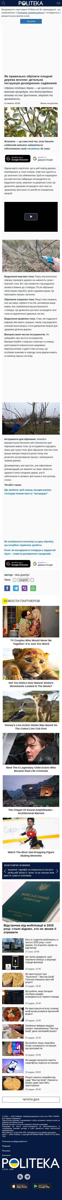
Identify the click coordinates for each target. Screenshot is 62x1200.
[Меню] (58, 3)
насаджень (33, 148)
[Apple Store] (19, 1186)
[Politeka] (31, 3)
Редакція (6, 1146)
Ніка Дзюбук (22, 574)
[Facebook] (7, 588)
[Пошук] (3, 3)
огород (23, 579)
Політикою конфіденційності (30, 12)
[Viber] (24, 588)
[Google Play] (42, 1186)
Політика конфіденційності (14, 1141)
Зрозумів (31, 21)
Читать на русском (49, 103)
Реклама (6, 1151)
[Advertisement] (31, 41)
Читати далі (31, 1099)
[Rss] (20, 1177)
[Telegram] (16, 588)
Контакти (6, 1155)
